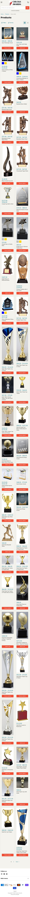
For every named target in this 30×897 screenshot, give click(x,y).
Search (15, 891)
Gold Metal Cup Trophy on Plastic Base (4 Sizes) (7, 591)
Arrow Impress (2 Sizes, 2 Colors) (7, 70)
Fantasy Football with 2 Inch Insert (21, 290)
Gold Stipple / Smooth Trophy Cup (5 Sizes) (21, 767)
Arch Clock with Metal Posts (21, 44)
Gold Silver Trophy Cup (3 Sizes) (21, 677)
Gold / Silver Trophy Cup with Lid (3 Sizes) (7, 432)
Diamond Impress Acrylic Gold (22, 210)
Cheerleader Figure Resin (22, 171)
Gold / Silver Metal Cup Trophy (21, 392)
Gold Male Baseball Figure (6, 545)
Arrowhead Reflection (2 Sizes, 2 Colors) (22, 79)
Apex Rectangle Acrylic (7, 42)
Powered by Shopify (15, 894)
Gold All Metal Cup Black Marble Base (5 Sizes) (21, 429)
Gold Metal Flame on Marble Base (21, 605)
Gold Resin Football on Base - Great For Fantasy (22, 643)
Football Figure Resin (21, 320)
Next (17, 861)
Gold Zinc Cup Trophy (7, 832)
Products (7, 14)
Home (2, 14)
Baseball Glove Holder (21, 104)
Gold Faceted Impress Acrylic (7, 486)
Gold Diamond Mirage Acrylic (21, 458)
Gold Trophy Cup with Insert (21, 792)
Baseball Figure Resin (7, 109)
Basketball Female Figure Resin (6, 139)
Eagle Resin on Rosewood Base (5, 279)
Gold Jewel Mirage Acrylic (20, 509)
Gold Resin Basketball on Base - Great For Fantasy (7, 639)
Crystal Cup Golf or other (7, 204)
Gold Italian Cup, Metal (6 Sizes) (7, 517)
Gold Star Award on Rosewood (21, 725)
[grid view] (24, 22)
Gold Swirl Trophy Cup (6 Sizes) (7, 801)
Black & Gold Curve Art (7, 181)
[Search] (27, 7)
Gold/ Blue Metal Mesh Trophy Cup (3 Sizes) (21, 851)
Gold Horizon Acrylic (21, 484)
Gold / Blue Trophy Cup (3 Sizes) (7, 369)
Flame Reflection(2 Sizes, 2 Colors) (7, 320)
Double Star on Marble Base (7, 244)
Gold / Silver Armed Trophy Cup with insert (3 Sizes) (7, 398)
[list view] (27, 22)
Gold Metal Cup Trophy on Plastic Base (21, 548)
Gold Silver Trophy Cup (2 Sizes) (7, 692)
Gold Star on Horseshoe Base (7, 770)
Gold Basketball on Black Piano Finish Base (7, 461)
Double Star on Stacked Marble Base (21, 247)
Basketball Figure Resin (21, 139)
